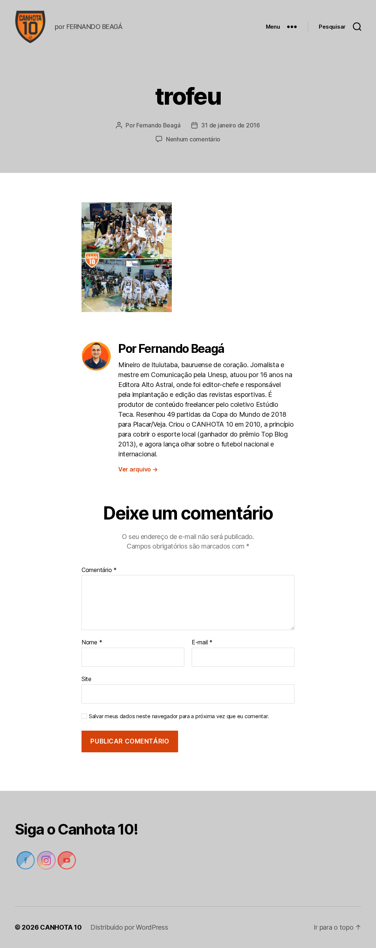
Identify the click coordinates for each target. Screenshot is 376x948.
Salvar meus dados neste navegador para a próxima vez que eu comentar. (179, 716)
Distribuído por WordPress (129, 927)
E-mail (202, 642)
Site (86, 678)
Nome (92, 642)
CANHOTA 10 (61, 927)
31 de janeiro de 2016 (230, 125)
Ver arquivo (138, 469)
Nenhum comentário (193, 139)
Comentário (99, 570)
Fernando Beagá (158, 125)
